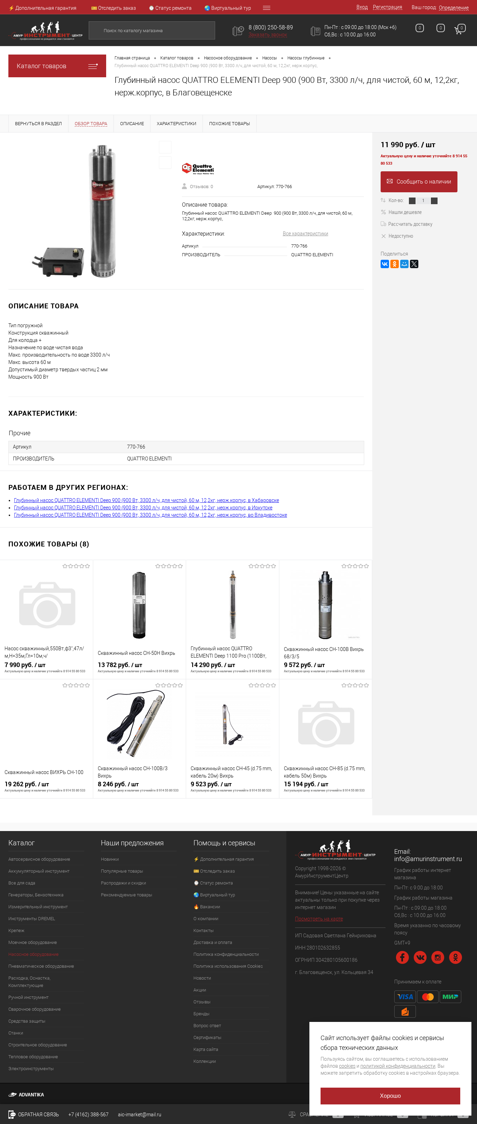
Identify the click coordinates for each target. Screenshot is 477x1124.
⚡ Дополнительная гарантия (42, 8)
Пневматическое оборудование (41, 966)
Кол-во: (397, 199)
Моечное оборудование (32, 942)
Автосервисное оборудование (39, 859)
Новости (202, 978)
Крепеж (16, 930)
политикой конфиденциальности (397, 1066)
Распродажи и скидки (123, 883)
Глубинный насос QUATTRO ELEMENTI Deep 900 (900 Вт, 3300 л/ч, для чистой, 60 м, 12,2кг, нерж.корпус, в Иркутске (143, 507)
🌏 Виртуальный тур (227, 8)
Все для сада (21, 883)
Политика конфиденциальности (226, 954)
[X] (414, 264)
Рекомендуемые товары (126, 894)
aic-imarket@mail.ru (139, 1114)
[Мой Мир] (404, 264)
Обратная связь (38, 1114)
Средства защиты (26, 1021)
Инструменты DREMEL (31, 918)
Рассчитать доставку (410, 223)
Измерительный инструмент (38, 906)
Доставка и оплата (212, 942)
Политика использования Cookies (228, 966)
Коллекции (204, 1061)
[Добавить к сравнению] (165, 162)
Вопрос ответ (207, 1025)
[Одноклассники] (394, 264)
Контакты (203, 930)
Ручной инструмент (28, 997)
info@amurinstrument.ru (428, 858)
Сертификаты (207, 1037)
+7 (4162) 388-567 (88, 1114)
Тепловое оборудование (33, 1056)
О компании (205, 918)
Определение (454, 7)
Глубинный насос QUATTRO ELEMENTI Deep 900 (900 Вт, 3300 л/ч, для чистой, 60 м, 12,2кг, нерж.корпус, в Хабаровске (146, 500)
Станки (15, 1033)
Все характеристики (305, 233)
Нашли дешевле (405, 211)
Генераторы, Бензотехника (36, 894)
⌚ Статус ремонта (170, 8)
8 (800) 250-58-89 (271, 27)
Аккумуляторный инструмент (38, 871)
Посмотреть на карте (319, 919)
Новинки (110, 859)
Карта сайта (205, 1049)
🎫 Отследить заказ (113, 8)
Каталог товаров (41, 66)
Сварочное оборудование (34, 1009)
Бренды (201, 1013)
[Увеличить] (91, 211)
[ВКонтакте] (385, 264)
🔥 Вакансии (206, 906)
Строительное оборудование (37, 1044)
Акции (199, 990)
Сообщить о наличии (424, 181)
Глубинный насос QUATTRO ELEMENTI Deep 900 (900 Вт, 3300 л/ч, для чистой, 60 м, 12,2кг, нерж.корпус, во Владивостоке (150, 515)
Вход (362, 7)
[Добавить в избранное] (165, 147)
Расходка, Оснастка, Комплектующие (29, 981)
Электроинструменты (31, 1068)
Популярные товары (122, 871)
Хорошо (390, 1096)
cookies (347, 1066)
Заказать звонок (268, 34)
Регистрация (387, 7)
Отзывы (202, 1001)
